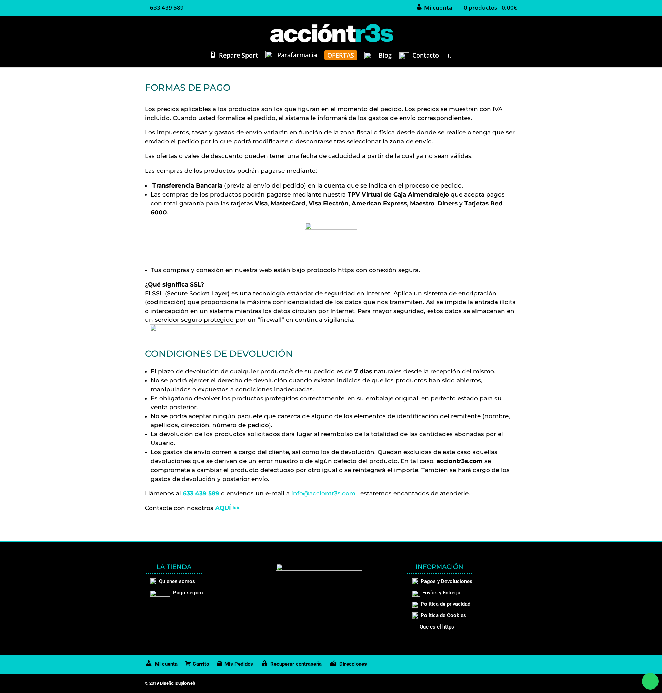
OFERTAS (340, 55)
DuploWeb (185, 683)
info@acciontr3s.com (323, 493)
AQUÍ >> (227, 507)
